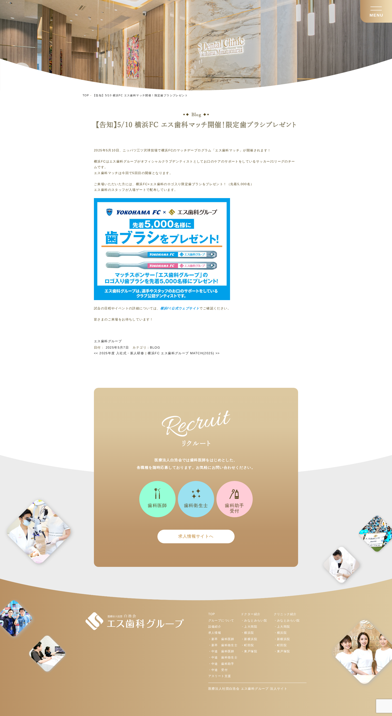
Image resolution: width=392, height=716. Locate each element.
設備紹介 (214, 626)
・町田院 (247, 645)
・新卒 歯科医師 (221, 639)
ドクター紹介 (250, 614)
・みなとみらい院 (254, 620)
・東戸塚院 (249, 651)
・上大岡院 (249, 626)
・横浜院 (247, 632)
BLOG (155, 347)
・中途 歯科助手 (221, 663)
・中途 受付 (218, 670)
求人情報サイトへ (195, 536)
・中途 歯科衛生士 (223, 657)
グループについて (221, 620)
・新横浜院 (249, 639)
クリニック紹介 (285, 614)
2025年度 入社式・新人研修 (119, 353)
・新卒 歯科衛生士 (223, 645)
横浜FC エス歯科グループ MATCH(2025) (184, 353)
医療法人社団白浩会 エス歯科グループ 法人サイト (248, 688)
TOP (86, 95)
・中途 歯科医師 (221, 651)
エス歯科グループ (108, 341)
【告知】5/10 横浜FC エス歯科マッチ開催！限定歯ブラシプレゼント (140, 95)
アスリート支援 (219, 676)
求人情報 (214, 632)
